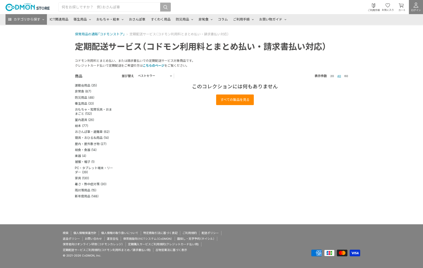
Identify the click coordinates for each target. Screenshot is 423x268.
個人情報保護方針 (84, 233)
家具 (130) (82, 178)
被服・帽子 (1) (85, 162)
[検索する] (165, 7)
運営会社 (112, 238)
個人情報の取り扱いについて (119, 233)
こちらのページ (153, 65)
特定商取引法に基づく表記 (160, 233)
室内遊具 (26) (84, 120)
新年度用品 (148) (87, 196)
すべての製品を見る (235, 100)
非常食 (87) (83, 91)
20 (332, 76)
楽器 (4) (80, 156)
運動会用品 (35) (86, 85)
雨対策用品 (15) (85, 190)
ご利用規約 (189, 233)
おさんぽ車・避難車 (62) (92, 132)
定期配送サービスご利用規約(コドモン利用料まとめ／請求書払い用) (107, 250)
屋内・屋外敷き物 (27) (91, 144)
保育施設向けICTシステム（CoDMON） (147, 238)
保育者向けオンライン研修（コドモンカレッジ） (93, 244)
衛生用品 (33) (84, 103)
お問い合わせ (93, 238)
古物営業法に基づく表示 (171, 250)
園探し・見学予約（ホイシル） (196, 238)
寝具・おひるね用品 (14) (92, 138)
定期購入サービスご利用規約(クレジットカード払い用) (163, 244)
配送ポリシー (210, 233)
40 (339, 76)
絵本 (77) (81, 126)
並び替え (128, 76)
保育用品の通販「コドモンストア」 (100, 34)
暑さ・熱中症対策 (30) (91, 184)
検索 (66, 233)
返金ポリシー (71, 238)
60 (346, 76)
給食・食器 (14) (86, 150)
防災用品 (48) (85, 97)
